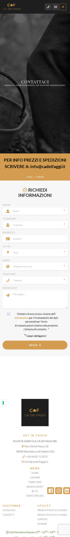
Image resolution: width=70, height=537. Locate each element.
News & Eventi (35, 487)
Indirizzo (9, 232)
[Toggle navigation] (63, 7)
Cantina (35, 477)
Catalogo (9, 510)
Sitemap (42, 524)
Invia (34, 345)
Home (30, 176)
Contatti (8, 515)
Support (43, 519)
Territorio (35, 482)
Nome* (7, 204)
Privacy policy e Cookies (52, 510)
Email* (6, 260)
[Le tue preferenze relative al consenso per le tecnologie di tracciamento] (3, 403)
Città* (7, 246)
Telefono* (9, 274)
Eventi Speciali (35, 496)
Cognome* (9, 218)
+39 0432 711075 (36, 456)
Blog (35, 491)
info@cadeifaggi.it (36, 461)
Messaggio (10, 287)
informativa (22, 317)
